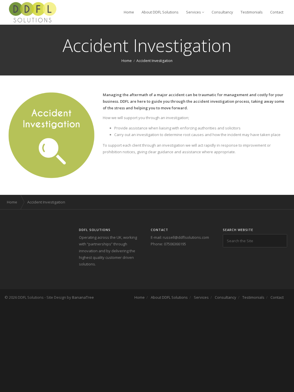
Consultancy (222, 12)
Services (193, 12)
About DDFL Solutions (160, 12)
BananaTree (83, 297)
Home (129, 12)
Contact (276, 12)
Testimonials (252, 12)
